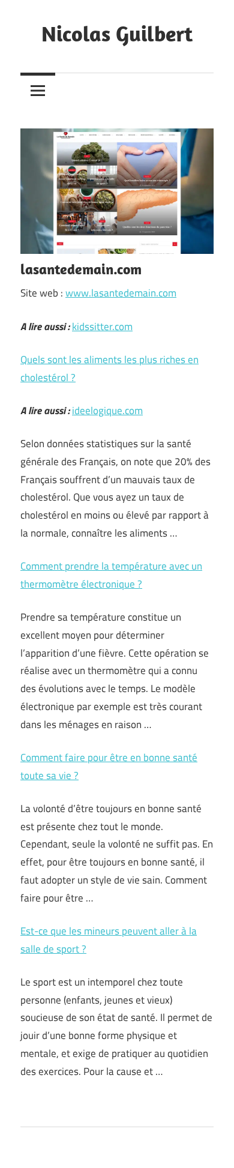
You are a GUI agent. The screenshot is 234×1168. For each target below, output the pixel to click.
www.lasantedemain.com (120, 293)
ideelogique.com (107, 410)
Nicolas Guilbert (117, 33)
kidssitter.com (102, 326)
